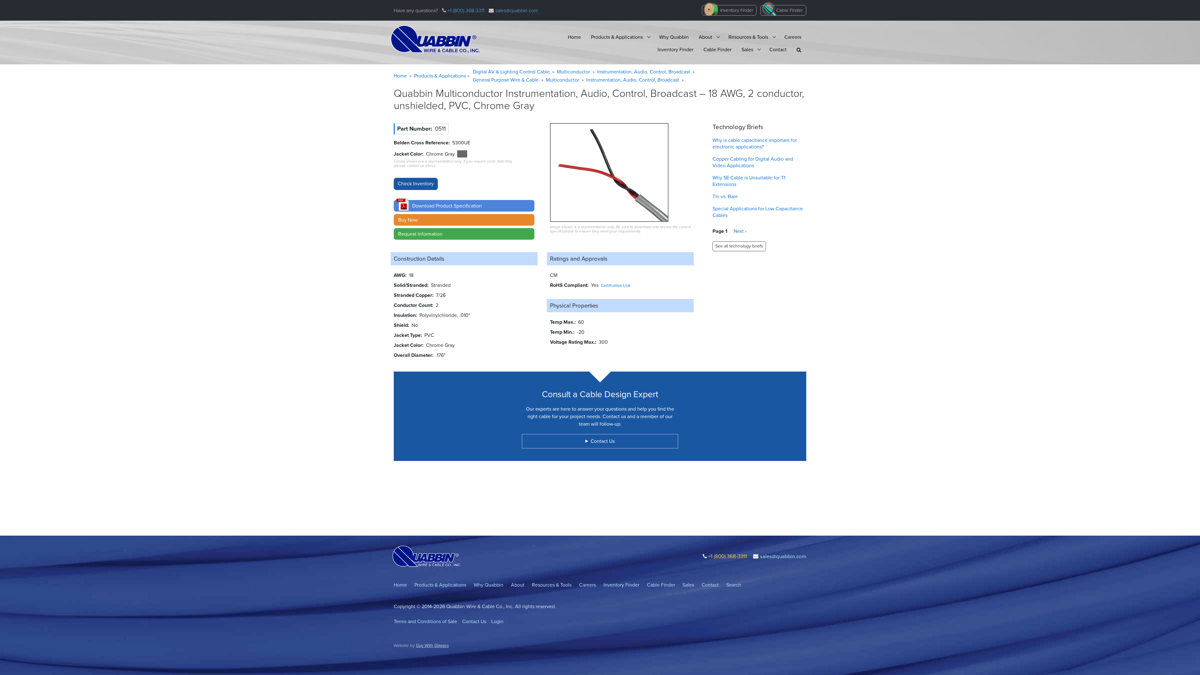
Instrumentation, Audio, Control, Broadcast (643, 71)
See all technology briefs (739, 246)
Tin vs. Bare (725, 196)
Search (733, 584)
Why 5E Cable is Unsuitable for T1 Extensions (748, 181)
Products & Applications (617, 37)
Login (497, 621)
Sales (747, 49)
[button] (799, 49)
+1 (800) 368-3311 (465, 10)
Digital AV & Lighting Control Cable (511, 71)
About (705, 37)
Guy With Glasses (432, 645)
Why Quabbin (674, 37)
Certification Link (616, 285)
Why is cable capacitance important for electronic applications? (754, 143)
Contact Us (474, 621)
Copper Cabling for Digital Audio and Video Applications (752, 162)
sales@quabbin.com (516, 10)
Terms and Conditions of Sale (425, 621)
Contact (778, 49)
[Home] (435, 39)
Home (574, 37)
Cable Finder (789, 10)
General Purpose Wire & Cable (506, 79)
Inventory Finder (736, 10)
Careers (792, 37)
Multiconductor (573, 71)
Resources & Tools (748, 37)
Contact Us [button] (603, 441)
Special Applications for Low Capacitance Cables (757, 212)
